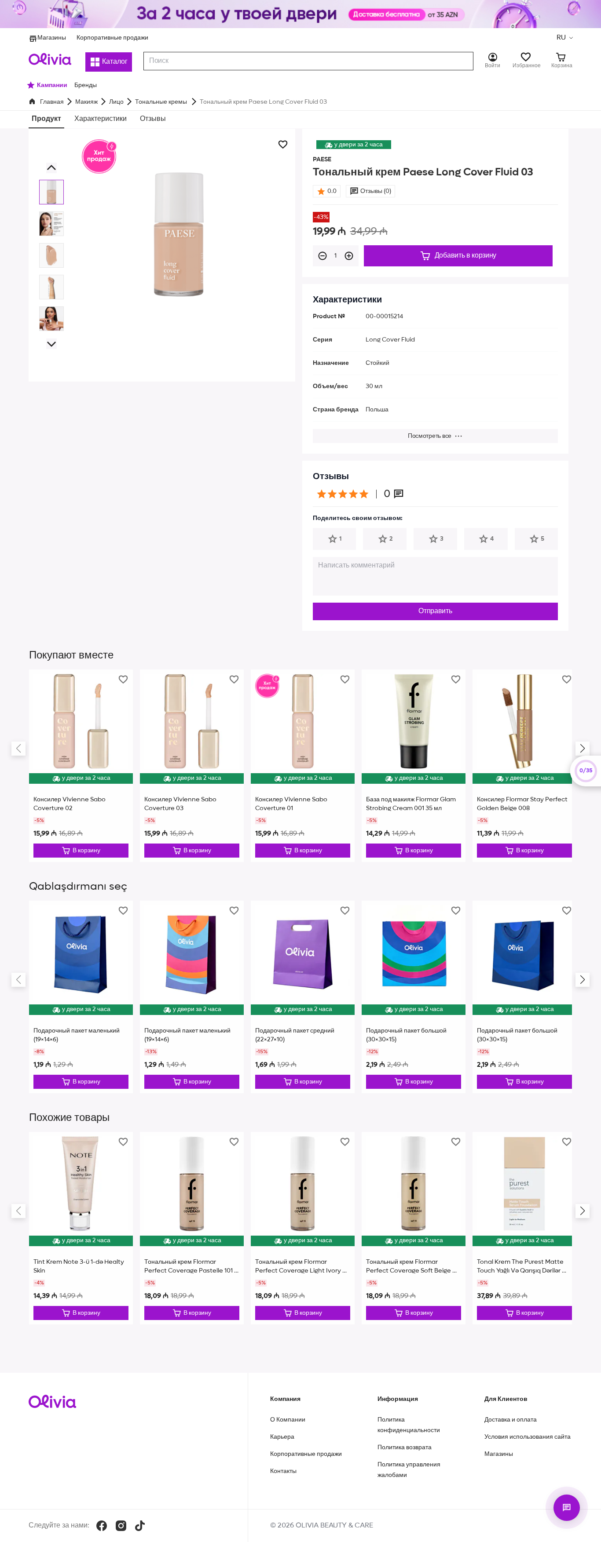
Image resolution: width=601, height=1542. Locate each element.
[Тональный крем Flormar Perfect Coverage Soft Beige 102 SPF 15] (413, 1228)
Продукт (46, 119)
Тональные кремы (161, 102)
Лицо (116, 102)
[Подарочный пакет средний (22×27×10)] (303, 997)
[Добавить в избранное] (283, 144)
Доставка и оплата (510, 1420)
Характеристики (100, 119)
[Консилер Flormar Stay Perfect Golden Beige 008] (524, 765)
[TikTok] (140, 1525)
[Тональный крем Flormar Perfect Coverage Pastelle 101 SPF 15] (192, 1228)
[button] (564, 38)
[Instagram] (121, 1525)
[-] (322, 255)
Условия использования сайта (527, 1437)
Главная (52, 102)
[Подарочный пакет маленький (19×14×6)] (81, 997)
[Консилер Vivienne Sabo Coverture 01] (303, 765)
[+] (348, 255)
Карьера (282, 1437)
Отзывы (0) (375, 191)
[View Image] (51, 192)
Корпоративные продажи (112, 38)
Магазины (51, 38)
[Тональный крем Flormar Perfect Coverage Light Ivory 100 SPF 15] (303, 1228)
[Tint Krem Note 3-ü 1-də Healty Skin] (81, 1228)
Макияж (86, 102)
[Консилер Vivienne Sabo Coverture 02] (81, 765)
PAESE (322, 159)
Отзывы (153, 119)
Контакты (283, 1471)
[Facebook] (101, 1525)
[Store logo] (50, 58)
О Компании (287, 1420)
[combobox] (308, 61)
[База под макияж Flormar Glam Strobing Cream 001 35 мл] (413, 765)
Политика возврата (404, 1447)
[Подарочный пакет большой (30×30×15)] (413, 997)
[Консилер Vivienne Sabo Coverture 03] (192, 765)
